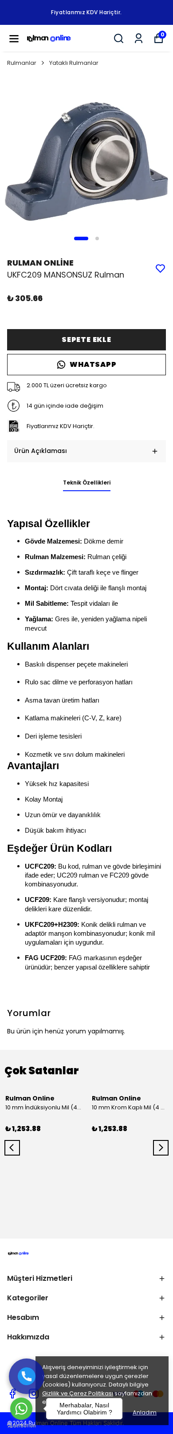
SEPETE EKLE (86, 339)
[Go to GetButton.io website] (21, 1425)
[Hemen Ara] (26, 1376)
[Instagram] (33, 1393)
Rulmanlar (21, 63)
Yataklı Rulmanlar (73, 63)
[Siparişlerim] (138, 38)
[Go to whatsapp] (21, 1409)
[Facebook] (12, 1393)
